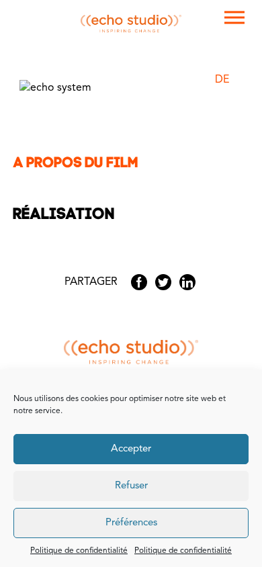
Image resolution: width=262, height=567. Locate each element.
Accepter (131, 449)
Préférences (131, 523)
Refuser (131, 486)
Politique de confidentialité (79, 551)
